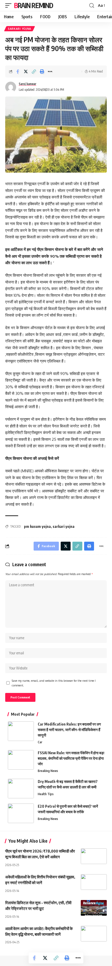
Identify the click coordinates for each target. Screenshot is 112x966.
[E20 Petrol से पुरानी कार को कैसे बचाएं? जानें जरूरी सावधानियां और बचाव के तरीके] (21, 813)
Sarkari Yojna (19, 28)
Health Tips (46, 794)
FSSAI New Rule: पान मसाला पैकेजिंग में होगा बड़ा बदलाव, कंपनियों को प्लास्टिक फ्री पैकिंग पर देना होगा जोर (71, 758)
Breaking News (48, 771)
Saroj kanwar (27, 84)
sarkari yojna (63, 526)
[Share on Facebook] (17, 71)
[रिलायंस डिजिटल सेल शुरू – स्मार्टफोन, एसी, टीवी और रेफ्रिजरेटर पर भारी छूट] (94, 908)
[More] (50, 71)
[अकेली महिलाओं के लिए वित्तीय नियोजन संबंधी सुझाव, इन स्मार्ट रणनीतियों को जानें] (94, 882)
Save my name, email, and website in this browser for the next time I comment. (54, 683)
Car (40, 742)
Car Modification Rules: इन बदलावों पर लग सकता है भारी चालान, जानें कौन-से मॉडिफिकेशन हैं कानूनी (69, 729)
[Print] (42, 71)
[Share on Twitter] (25, 71)
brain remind (33, 5)
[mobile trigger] (9, 5)
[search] (91, 6)
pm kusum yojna (37, 526)
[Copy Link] (34, 71)
